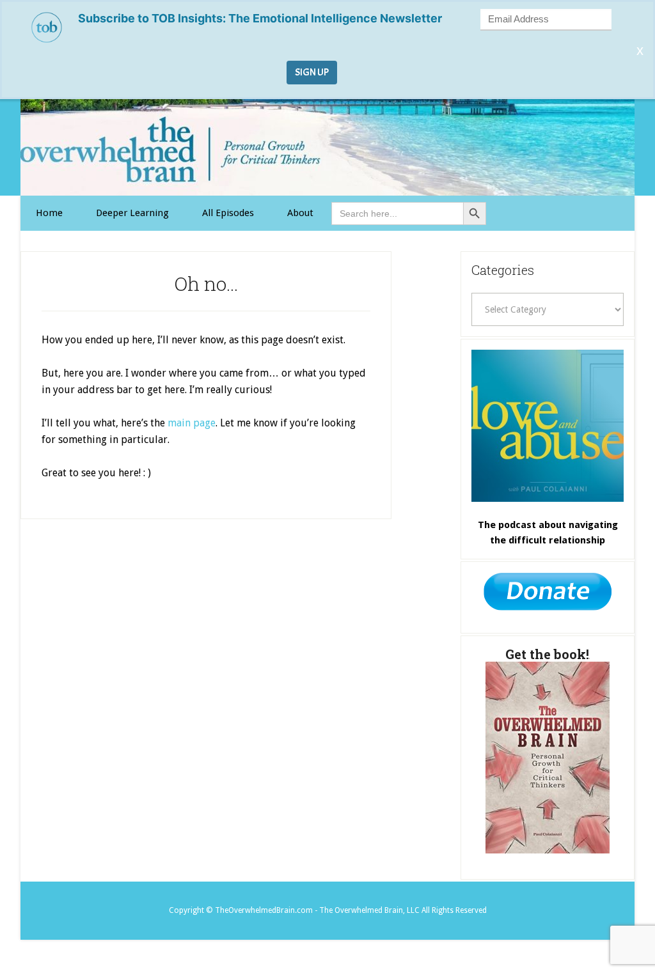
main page (192, 423)
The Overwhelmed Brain (327, 147)
